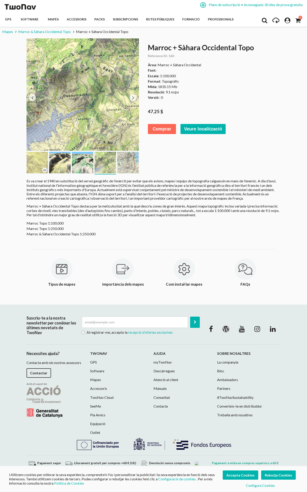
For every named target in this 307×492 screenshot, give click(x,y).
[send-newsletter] (195, 322)
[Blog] (225, 329)
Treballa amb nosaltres (235, 415)
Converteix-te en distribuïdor (239, 406)
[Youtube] (242, 329)
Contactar (38, 373)
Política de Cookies (69, 483)
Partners (223, 388)
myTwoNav (163, 362)
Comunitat (162, 397)
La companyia (227, 362)
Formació (191, 19)
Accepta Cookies (240, 475)
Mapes (53, 19)
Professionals (221, 19)
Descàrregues (164, 371)
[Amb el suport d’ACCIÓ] (44, 401)
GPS (9, 19)
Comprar (162, 128)
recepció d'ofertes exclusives (150, 332)
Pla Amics (97, 415)
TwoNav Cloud (101, 397)
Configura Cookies (260, 485)
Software (30, 19)
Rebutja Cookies (278, 475)
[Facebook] (211, 329)
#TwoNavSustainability (235, 397)
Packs (99, 19)
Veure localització (203, 128)
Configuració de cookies (177, 479)
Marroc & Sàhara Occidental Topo (44, 31)
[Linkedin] (273, 329)
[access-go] (276, 21)
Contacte (161, 406)
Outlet (95, 432)
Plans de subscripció (255, 4)
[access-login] (287, 21)
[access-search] (264, 21)
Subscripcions (125, 19)
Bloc (220, 371)
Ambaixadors (227, 379)
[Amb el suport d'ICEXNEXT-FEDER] (153, 443)
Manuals (160, 388)
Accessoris (76, 19)
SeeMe (95, 406)
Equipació (97, 423)
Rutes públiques (160, 19)
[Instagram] (257, 329)
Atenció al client (166, 379)
